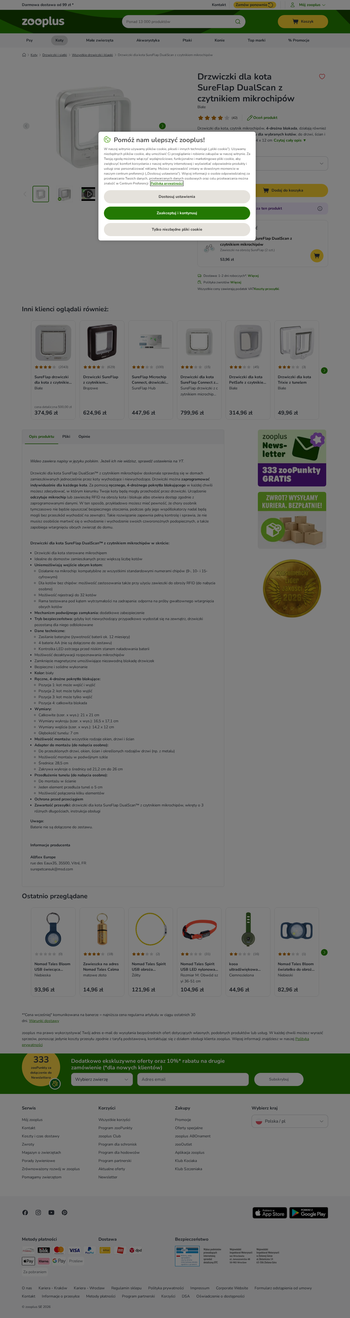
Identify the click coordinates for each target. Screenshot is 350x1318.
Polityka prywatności (167, 183)
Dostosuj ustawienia (177, 196)
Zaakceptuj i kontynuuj (177, 213)
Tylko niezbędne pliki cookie (177, 229)
